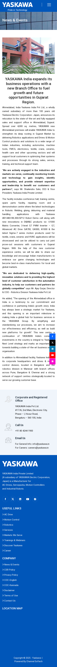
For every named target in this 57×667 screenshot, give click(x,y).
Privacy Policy (11, 575)
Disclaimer (9, 590)
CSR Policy (9, 569)
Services (8, 530)
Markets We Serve (13, 535)
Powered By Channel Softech (28, 661)
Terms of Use (11, 595)
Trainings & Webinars (14, 540)
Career (7, 550)
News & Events (11, 564)
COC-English (10, 580)
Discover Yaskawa (13, 545)
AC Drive (8, 514)
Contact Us (10, 600)
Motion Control (11, 519)
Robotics (8, 524)
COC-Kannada (11, 585)
